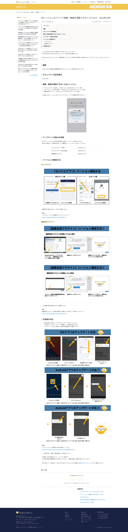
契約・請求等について (86, 516)
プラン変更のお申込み (102, 518)
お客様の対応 (46, 46)
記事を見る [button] (92, 2)
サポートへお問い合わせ (103, 514)
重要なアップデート (40, 12)
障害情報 (78, 2)
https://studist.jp (28, 521)
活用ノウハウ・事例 (86, 518)
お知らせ (73, 2)
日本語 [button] (109, 2)
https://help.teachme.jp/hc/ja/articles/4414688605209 (57, 449)
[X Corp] (44, 470)
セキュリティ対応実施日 (49, 31)
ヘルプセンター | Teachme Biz (22, 12)
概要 (44, 29)
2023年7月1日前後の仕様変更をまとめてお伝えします (92, 499)
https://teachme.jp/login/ (30, 519)
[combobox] (101, 6)
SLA (42, 527)
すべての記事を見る (33, 75)
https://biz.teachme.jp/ (33, 523)
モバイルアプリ (48, 41)
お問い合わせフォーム (84, 463)
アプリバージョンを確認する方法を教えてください (92, 494)
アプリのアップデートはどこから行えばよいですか (92, 491)
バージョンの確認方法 (49, 39)
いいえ (80, 479)
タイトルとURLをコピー (48, 21)
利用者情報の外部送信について (34, 527)
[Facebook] (42, 470)
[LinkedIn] (46, 470)
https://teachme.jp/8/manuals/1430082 (53, 217)
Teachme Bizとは (84, 497)
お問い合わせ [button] (100, 2)
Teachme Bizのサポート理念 (87, 502)
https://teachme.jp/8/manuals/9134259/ (53, 314)
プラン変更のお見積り (102, 516)
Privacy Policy (23, 527)
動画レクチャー (84, 521)
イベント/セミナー (69, 520)
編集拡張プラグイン (49, 43)
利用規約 (18, 527)
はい (73, 479)
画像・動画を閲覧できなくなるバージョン (54, 34)
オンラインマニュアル (86, 520)
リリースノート (85, 2)
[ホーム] (39, 512)
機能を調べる (84, 514)
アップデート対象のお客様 (50, 37)
